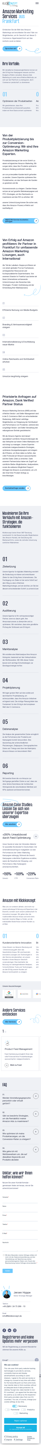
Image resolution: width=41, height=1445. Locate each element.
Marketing (23, 1413)
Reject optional (20, 1421)
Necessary (22, 1406)
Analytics (31, 1410)
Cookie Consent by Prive (31, 1438)
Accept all (20, 1428)
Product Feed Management (18, 1049)
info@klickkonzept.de (12, 1316)
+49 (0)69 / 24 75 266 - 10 (14, 1306)
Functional (15, 1410)
